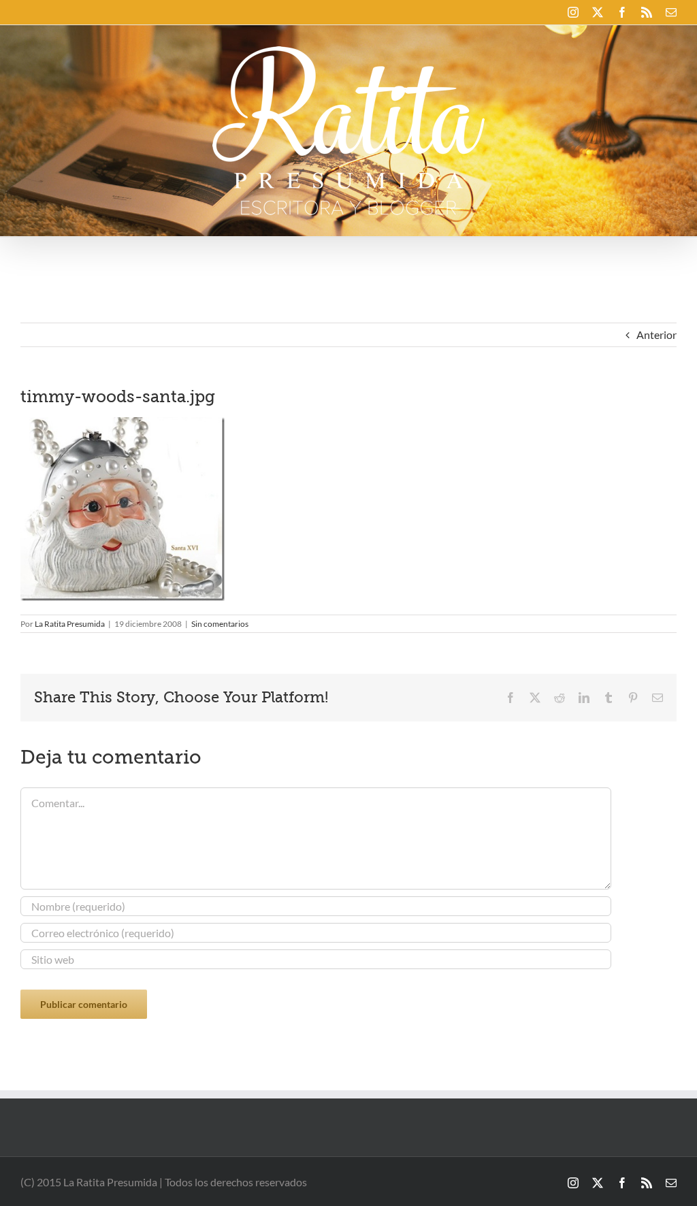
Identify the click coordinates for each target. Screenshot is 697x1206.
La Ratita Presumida (70, 624)
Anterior (656, 334)
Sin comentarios (219, 624)
